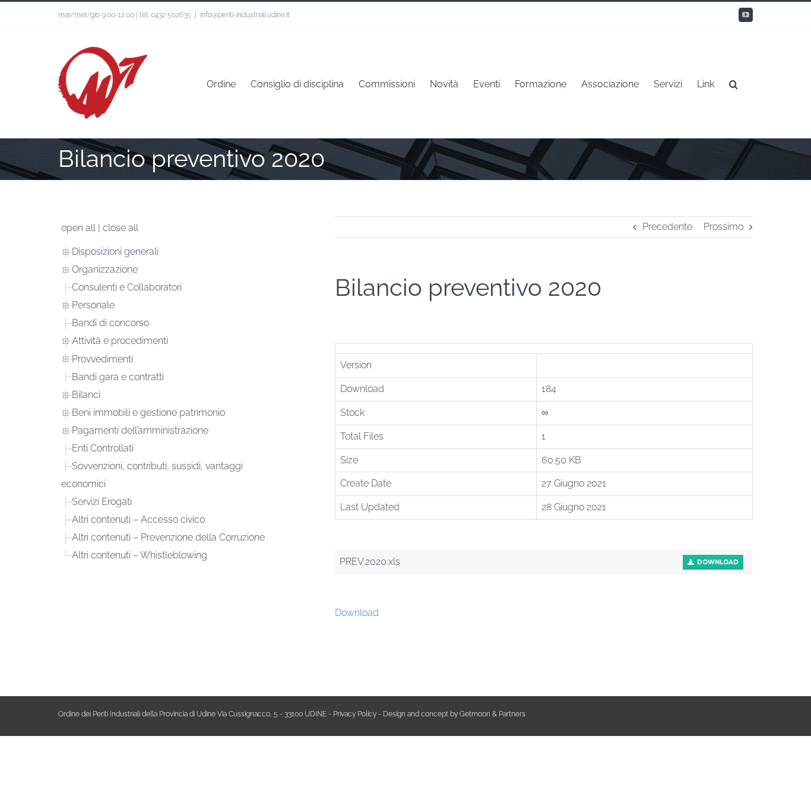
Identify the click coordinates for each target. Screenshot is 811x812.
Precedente (667, 226)
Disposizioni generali (115, 251)
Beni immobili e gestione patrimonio (148, 412)
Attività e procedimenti (120, 340)
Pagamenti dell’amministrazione (140, 430)
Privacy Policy (354, 714)
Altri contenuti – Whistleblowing (139, 555)
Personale (93, 305)
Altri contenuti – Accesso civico (138, 519)
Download (716, 562)
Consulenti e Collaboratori (127, 287)
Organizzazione (105, 269)
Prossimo (723, 226)
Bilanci (86, 394)
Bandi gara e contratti (118, 377)
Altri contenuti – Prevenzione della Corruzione (168, 537)
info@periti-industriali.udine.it (245, 15)
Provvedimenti (102, 359)
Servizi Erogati (102, 501)
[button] (733, 83)
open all (78, 227)
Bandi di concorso (110, 322)
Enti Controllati (103, 448)
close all (120, 227)
